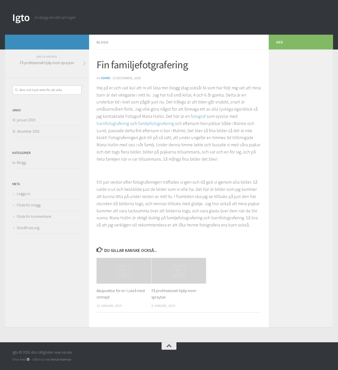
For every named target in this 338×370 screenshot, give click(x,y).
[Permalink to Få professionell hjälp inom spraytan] (178, 271)
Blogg (102, 42)
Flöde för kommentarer (34, 216)
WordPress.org (28, 227)
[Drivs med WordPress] (28, 359)
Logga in (23, 193)
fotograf (199, 116)
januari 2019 (26, 120)
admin (105, 78)
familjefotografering (156, 123)
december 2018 (28, 131)
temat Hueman (61, 359)
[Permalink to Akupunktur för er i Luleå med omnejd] (124, 271)
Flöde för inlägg (29, 205)
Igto (21, 17)
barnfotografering (113, 123)
